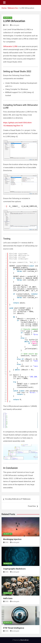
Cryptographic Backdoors (14, 569)
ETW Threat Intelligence (13, 628)
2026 (6, 542)
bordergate (15, 25)
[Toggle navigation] (4, 2)
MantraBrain (24, 640)
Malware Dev (8, 17)
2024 (6, 25)
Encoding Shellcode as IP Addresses (17, 499)
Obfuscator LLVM (10, 46)
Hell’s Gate (7, 598)
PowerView (32, 506)
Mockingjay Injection (12, 539)
